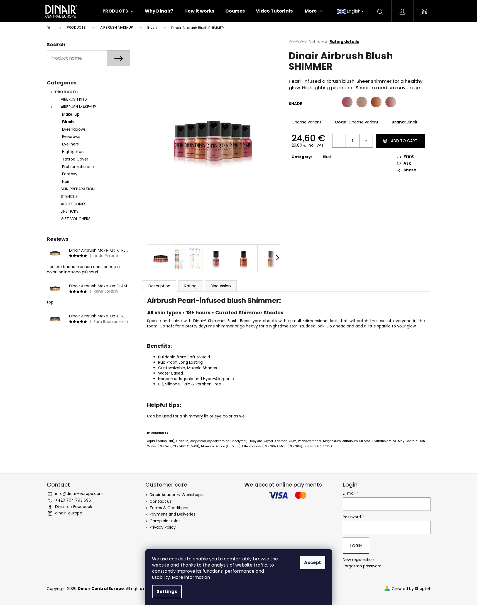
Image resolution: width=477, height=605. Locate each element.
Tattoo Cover (75, 159)
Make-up (71, 114)
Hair (65, 181)
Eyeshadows (74, 129)
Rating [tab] (190, 286)
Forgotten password (362, 566)
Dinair (412, 122)
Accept (312, 562)
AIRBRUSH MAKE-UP (78, 107)
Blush (68, 122)
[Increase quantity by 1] (366, 140)
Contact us (161, 501)
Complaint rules (165, 521)
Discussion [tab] (221, 286)
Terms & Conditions (169, 508)
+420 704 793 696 (73, 500)
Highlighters (73, 151)
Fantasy (69, 174)
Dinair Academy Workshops (176, 494)
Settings (167, 591)
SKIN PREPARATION (78, 189)
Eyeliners (70, 144)
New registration (358, 559)
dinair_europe (68, 513)
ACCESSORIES (73, 204)
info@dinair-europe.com (79, 493)
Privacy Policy (163, 527)
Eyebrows (71, 136)
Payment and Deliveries (172, 514)
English (354, 11)
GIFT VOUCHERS (75, 219)
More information (191, 577)
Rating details (344, 41)
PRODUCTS (66, 92)
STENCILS (69, 196)
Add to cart (404, 141)
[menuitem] (118, 11)
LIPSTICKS (70, 211)
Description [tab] (159, 286)
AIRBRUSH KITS (74, 99)
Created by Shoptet (411, 588)
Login (356, 545)
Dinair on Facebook (73, 506)
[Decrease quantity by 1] (339, 140)
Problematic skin (78, 166)
